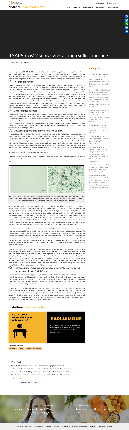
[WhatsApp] (127, 24)
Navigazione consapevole (94, 7)
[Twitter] (127, 20)
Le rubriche (113, 7)
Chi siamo (28, 426)
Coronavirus (13, 348)
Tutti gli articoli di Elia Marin (30, 382)
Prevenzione (37, 348)
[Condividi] (127, 31)
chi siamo (101, 3)
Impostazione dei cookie (80, 426)
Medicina (28, 348)
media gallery (112, 3)
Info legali (48, 426)
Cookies (56, 426)
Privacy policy (65, 426)
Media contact (38, 426)
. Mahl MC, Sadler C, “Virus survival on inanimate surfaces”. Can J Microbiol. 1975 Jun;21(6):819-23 (98, 139)
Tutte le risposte (73, 7)
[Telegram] (127, 28)
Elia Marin (25, 63)
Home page (19, 426)
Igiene (21, 348)
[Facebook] (127, 16)
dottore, (28, 7)
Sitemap (92, 426)
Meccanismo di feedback (105, 426)
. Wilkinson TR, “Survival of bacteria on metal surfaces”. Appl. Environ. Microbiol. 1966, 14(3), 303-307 (99, 129)
